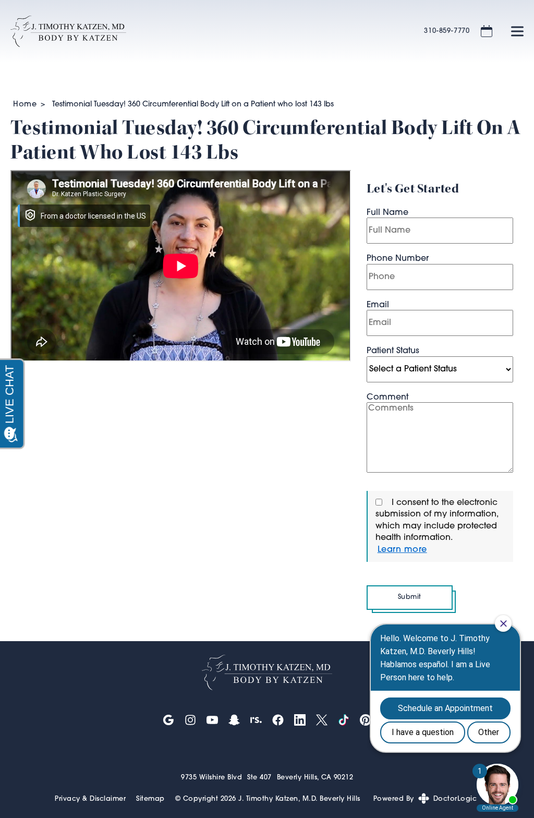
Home (25, 105)
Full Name (387, 213)
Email (378, 305)
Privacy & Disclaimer (90, 799)
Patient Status (393, 351)
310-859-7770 (447, 31)
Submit (409, 597)
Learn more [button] (402, 550)
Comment (387, 397)
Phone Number (398, 259)
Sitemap (150, 799)
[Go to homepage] (204, 31)
